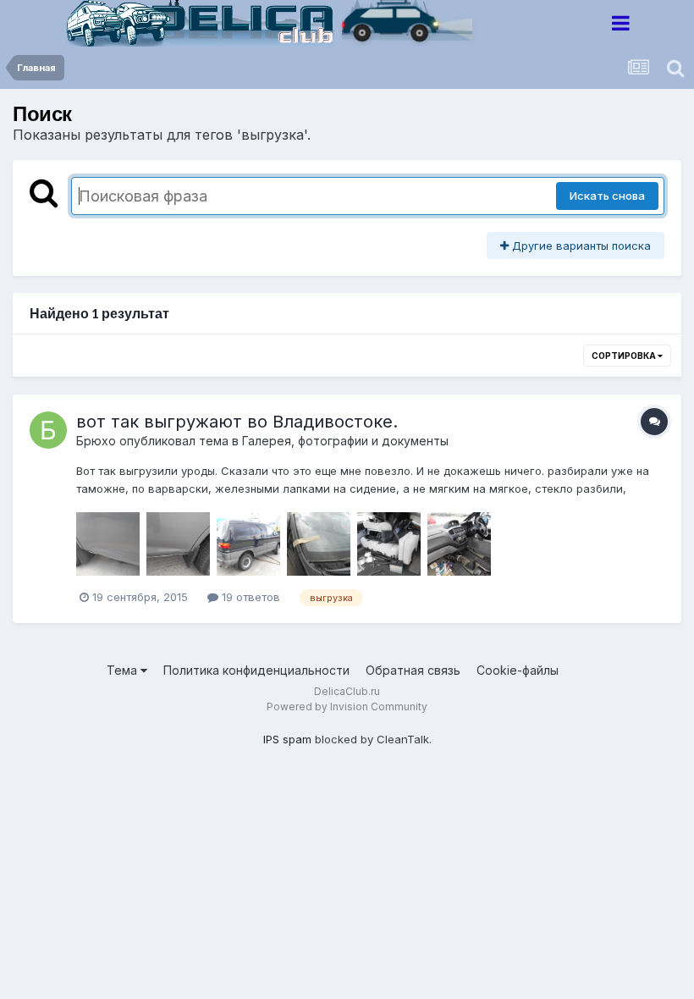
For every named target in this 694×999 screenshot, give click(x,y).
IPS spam (287, 739)
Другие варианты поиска (580, 245)
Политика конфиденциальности (256, 670)
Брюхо (96, 440)
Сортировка (625, 355)
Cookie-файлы (517, 670)
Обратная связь (413, 670)
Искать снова (607, 195)
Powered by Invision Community (347, 706)
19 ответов (249, 597)
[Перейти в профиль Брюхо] (48, 430)
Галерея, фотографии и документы (345, 440)
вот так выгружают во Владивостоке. (237, 421)
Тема (123, 670)
